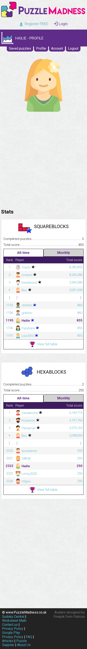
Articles (8, 641)
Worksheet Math (14, 621)
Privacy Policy (12, 629)
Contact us (10, 625)
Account (57, 48)
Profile (41, 48)
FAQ (29, 637)
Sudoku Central (13, 617)
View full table (47, 344)
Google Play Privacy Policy (12, 635)
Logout (73, 48)
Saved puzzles (20, 48)
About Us (24, 645)
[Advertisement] (43, 159)
